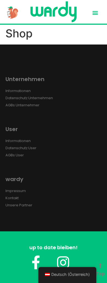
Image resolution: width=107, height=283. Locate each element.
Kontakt (12, 198)
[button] (95, 12)
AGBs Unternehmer (22, 105)
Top (100, 274)
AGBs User (14, 155)
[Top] (100, 266)
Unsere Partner (18, 205)
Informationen (18, 90)
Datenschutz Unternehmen (29, 98)
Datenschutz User (20, 148)
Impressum (15, 190)
